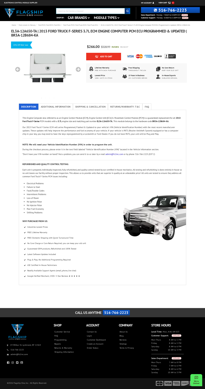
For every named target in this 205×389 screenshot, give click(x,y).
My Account (146, 3)
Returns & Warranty (63, 348)
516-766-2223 (172, 10)
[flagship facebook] (8, 363)
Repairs (57, 344)
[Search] (127, 11)
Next (77, 68)
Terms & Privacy (127, 348)
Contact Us (92, 331)
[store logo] (23, 13)
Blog (122, 336)
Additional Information (56, 106)
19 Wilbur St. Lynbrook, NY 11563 (25, 345)
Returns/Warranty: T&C (125, 106)
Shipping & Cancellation (90, 106)
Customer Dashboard (96, 340)
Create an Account (95, 344)
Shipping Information (64, 352)
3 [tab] (49, 98)
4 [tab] (54, 98)
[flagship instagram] (13, 363)
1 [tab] (41, 98)
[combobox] (93, 11)
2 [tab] (45, 98)
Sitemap (123, 344)
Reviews (123, 340)
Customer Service (62, 331)
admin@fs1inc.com (114, 154)
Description (28, 106)
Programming (60, 340)
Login (89, 336)
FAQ (147, 106)
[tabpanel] (48, 68)
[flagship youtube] (22, 363)
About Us (124, 331)
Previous (16, 68)
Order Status (92, 348)
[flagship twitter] (17, 363)
